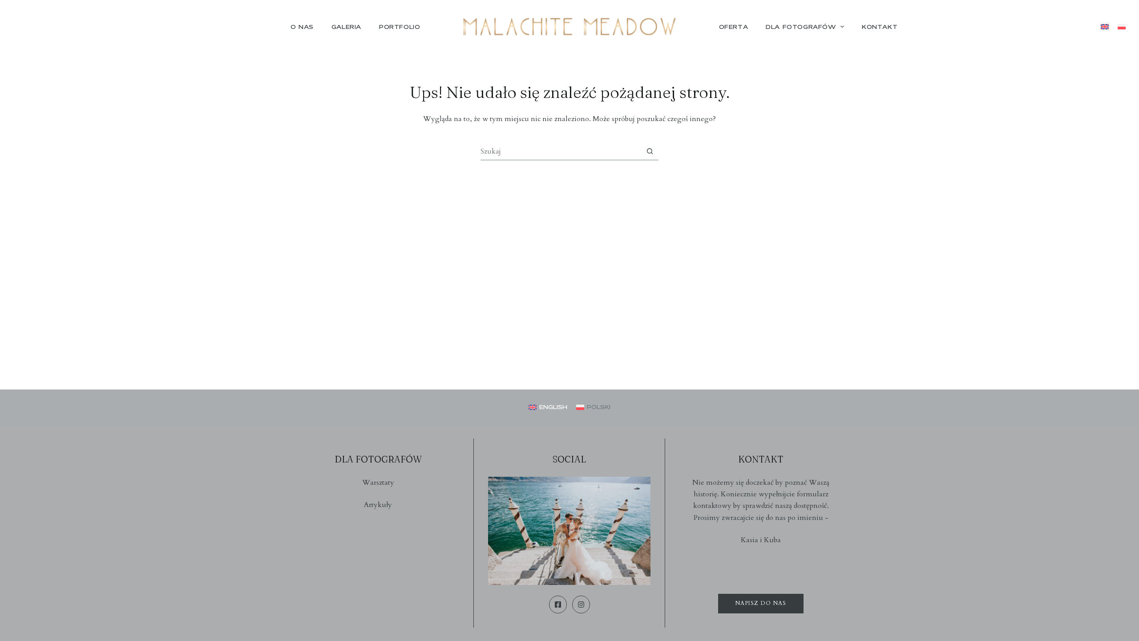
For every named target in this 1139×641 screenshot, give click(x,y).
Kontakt (879, 27)
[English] (1105, 26)
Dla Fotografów (801, 27)
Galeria (346, 27)
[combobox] (561, 151)
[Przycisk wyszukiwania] (649, 151)
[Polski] (1122, 26)
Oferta (733, 27)
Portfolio (399, 27)
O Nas (302, 27)
